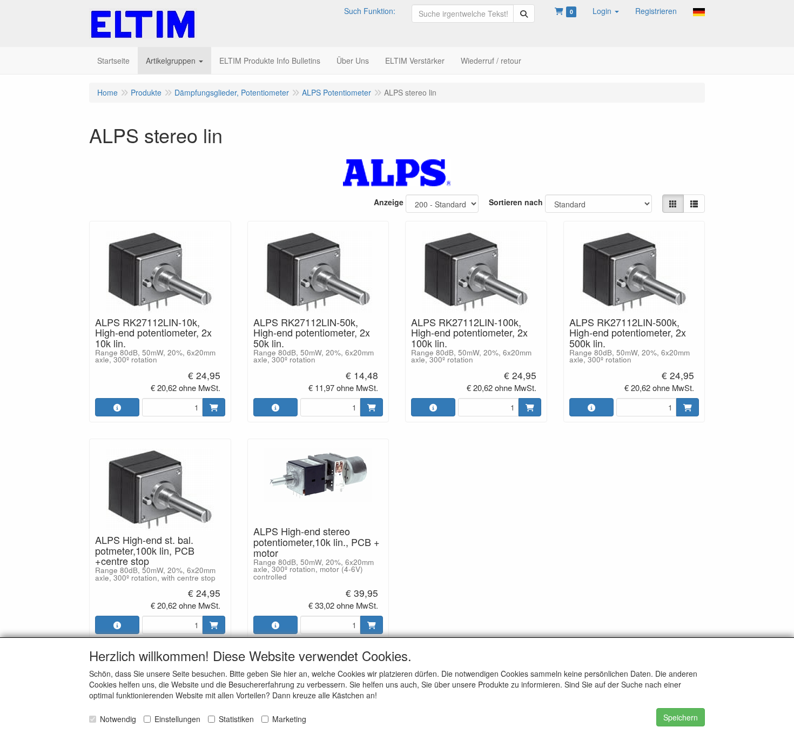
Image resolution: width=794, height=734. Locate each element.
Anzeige (388, 202)
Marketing (289, 718)
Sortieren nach (516, 202)
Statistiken (236, 718)
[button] (605, 11)
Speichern (680, 717)
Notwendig (118, 718)
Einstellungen (177, 718)
